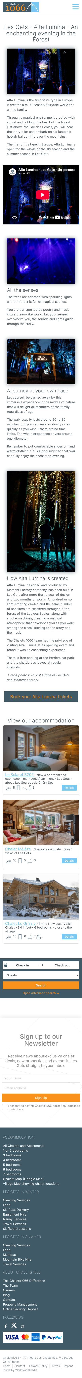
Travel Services (14, 1224)
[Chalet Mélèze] (41, 822)
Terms (56, 1366)
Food (7, 1205)
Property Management (20, 1304)
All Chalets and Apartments (23, 1146)
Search (41, 985)
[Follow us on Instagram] (23, 1326)
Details (69, 787)
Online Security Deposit (20, 1309)
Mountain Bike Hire (17, 1259)
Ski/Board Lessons (17, 1229)
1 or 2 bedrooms (15, 1150)
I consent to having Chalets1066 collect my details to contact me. (44, 1107)
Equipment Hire (14, 1214)
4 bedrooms (12, 1160)
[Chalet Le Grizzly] (41, 897)
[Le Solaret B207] (41, 748)
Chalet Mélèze (18, 849)
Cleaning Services (16, 1200)
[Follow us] (5, 1326)
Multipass (10, 1255)
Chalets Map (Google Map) (23, 1179)
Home (7, 1366)
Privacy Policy (38, 1366)
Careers (9, 1290)
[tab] (41, 993)
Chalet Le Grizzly (20, 923)
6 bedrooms (12, 1169)
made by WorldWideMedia (20, 1370)
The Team (10, 1285)
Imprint (68, 1366)
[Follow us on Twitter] (14, 1326)
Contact (9, 1300)
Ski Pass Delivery (16, 1210)
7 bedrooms (12, 1174)
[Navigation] (75, 6)
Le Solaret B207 (19, 774)
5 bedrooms (12, 1165)
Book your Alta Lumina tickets (41, 696)
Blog (6, 1295)
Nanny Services (14, 1219)
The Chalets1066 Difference (24, 1281)
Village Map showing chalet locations (31, 1184)
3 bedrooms (12, 1155)
